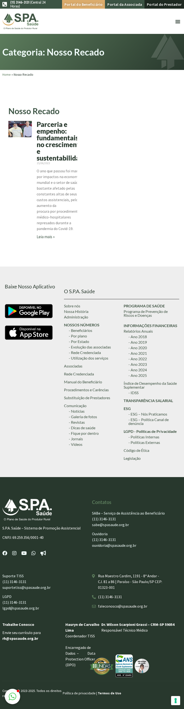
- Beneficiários (80, 330)
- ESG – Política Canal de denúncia (148, 421)
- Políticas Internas (143, 437)
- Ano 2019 (137, 342)
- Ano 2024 (137, 369)
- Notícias (77, 411)
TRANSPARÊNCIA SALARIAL (148, 400)
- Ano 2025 (137, 375)
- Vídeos (75, 444)
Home (6, 75)
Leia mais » (46, 236)
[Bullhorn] (43, 553)
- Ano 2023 (137, 364)
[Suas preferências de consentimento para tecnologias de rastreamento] (175, 700)
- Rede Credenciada (85, 352)
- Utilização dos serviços (88, 358)
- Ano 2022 (137, 358)
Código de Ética (136, 450)
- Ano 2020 (137, 347)
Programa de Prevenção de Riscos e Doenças (146, 313)
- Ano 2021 (137, 353)
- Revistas (77, 422)
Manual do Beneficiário (83, 381)
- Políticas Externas (144, 442)
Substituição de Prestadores (87, 397)
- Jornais (76, 438)
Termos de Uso (109, 693)
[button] (178, 21)
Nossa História (76, 311)
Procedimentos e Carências (86, 389)
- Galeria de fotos (83, 416)
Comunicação (75, 405)
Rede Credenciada (79, 374)
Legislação (132, 458)
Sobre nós (72, 306)
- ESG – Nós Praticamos (147, 414)
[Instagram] (14, 553)
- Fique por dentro (84, 433)
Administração (76, 317)
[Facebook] (5, 553)
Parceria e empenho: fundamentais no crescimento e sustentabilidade (62, 141)
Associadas (73, 366)
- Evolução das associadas (90, 347)
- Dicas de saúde (82, 427)
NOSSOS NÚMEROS (81, 325)
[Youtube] (24, 553)
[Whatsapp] (33, 553)
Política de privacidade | (80, 693)
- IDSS (133, 392)
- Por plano (78, 336)
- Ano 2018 (137, 336)
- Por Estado (79, 341)
